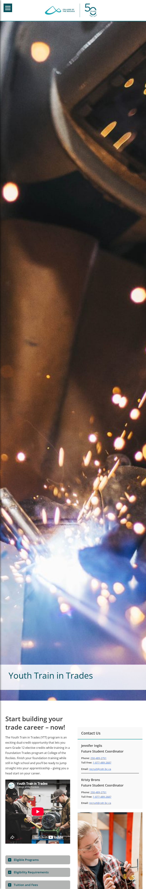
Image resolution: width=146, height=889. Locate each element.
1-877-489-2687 (102, 762)
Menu (8, 8)
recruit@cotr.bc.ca (100, 769)
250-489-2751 (98, 758)
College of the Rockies (71, 10)
